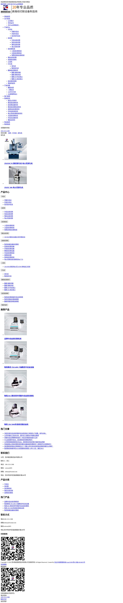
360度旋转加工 (12, 94)
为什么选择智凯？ (13, 25)
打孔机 (10, 64)
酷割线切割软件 (13, 70)
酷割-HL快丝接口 (17, 79)
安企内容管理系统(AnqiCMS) (63, 562)
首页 (9, 133)
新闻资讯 (7, 98)
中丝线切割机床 (9, 253)
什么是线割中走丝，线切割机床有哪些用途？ (18, 440)
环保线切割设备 (9, 248)
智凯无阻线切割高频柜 (11, 299)
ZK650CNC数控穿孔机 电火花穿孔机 (18, 163)
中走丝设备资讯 (13, 117)
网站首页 (7, 16)
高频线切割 (8, 255)
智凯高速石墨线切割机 (11, 244)
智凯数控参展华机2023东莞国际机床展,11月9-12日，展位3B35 (24, 448)
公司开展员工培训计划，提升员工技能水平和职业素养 (21, 435)
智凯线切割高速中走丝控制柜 (13, 297)
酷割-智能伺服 (16, 72)
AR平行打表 (12, 92)
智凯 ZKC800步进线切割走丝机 (16, 424)
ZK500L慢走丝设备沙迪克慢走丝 (14, 237)
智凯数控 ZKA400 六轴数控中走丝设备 (19, 367)
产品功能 (7, 85)
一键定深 (11, 89)
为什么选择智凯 (18, 4)
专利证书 (11, 23)
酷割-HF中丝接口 (17, 77)
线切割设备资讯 (13, 105)
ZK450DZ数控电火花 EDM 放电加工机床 (17, 266)
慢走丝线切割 (16, 44)
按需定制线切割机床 (18, 55)
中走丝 (10, 29)
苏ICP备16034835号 (79, 562)
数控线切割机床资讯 (14, 107)
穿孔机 (14, 66)
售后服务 (7, 122)
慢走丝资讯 (11, 120)
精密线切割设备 (9, 251)
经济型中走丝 (16, 36)
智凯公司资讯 (12, 100)
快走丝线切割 (16, 42)
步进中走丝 (15, 33)
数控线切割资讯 (13, 102)
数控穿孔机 (15, 68)
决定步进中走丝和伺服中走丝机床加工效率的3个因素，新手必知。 (25, 433)
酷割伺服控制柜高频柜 (11, 301)
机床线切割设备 (9, 246)
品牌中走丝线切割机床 (12, 339)
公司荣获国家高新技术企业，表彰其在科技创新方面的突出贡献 (24, 442)
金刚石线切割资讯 (13, 109)
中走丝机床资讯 (13, 111)
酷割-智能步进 (16, 74)
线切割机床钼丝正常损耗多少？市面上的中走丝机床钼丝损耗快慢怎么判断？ (28, 446)
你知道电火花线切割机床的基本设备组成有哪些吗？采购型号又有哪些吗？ (28, 444)
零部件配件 (11, 83)
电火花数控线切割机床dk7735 (13, 259)
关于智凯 (7, 18)
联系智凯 (3, 4)
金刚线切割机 (12, 59)
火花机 (10, 61)
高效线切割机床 (9, 257)
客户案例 (7, 96)
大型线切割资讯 (13, 115)
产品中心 (7, 27)
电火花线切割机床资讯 (15, 113)
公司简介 (11, 21)
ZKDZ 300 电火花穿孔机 (13, 187)
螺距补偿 (11, 87)
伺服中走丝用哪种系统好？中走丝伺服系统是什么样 (20, 437)
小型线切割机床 (17, 51)
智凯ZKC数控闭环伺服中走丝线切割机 (19, 396)
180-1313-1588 (5, 131)
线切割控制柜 (12, 81)
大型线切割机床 (17, 53)
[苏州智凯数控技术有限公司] (19, 13)
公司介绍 (10, 4)
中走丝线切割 (16, 40)
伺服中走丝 (15, 31)
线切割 (10, 38)
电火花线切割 (16, 46)
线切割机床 (11, 49)
